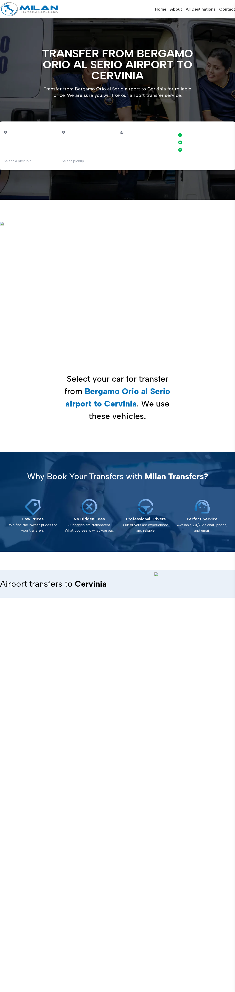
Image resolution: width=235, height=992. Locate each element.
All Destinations (200, 9)
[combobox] (26, 137)
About (176, 9)
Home (160, 9)
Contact (227, 9)
